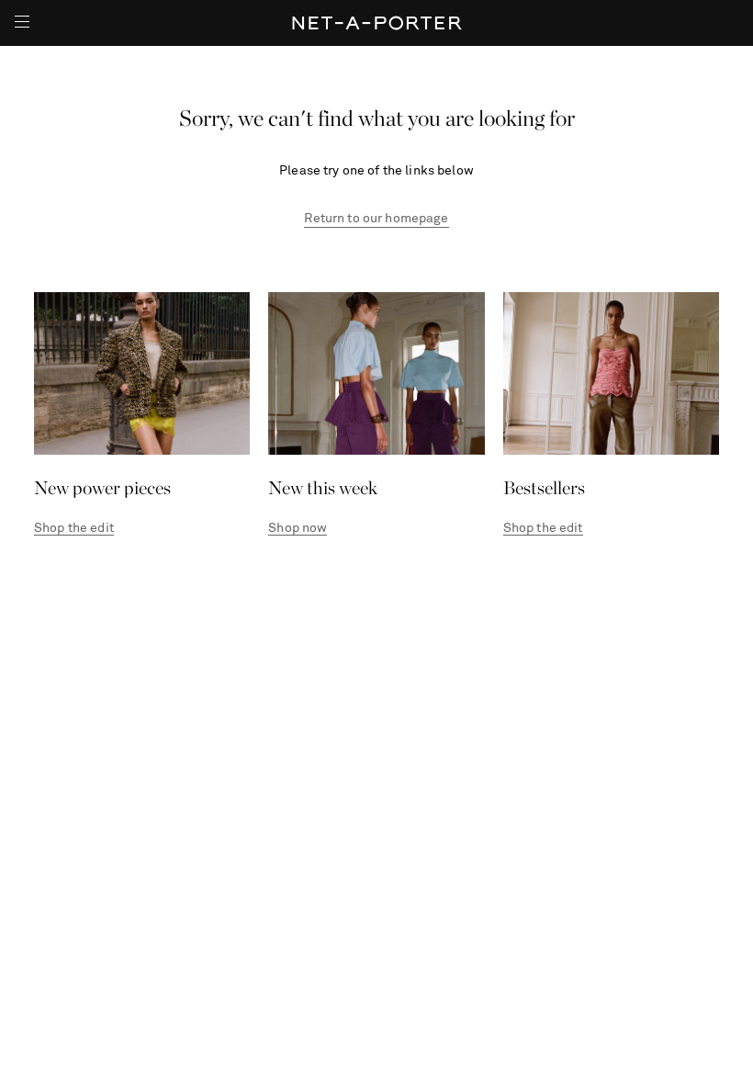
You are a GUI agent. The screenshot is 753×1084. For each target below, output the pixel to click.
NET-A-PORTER (377, 23)
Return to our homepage (376, 218)
